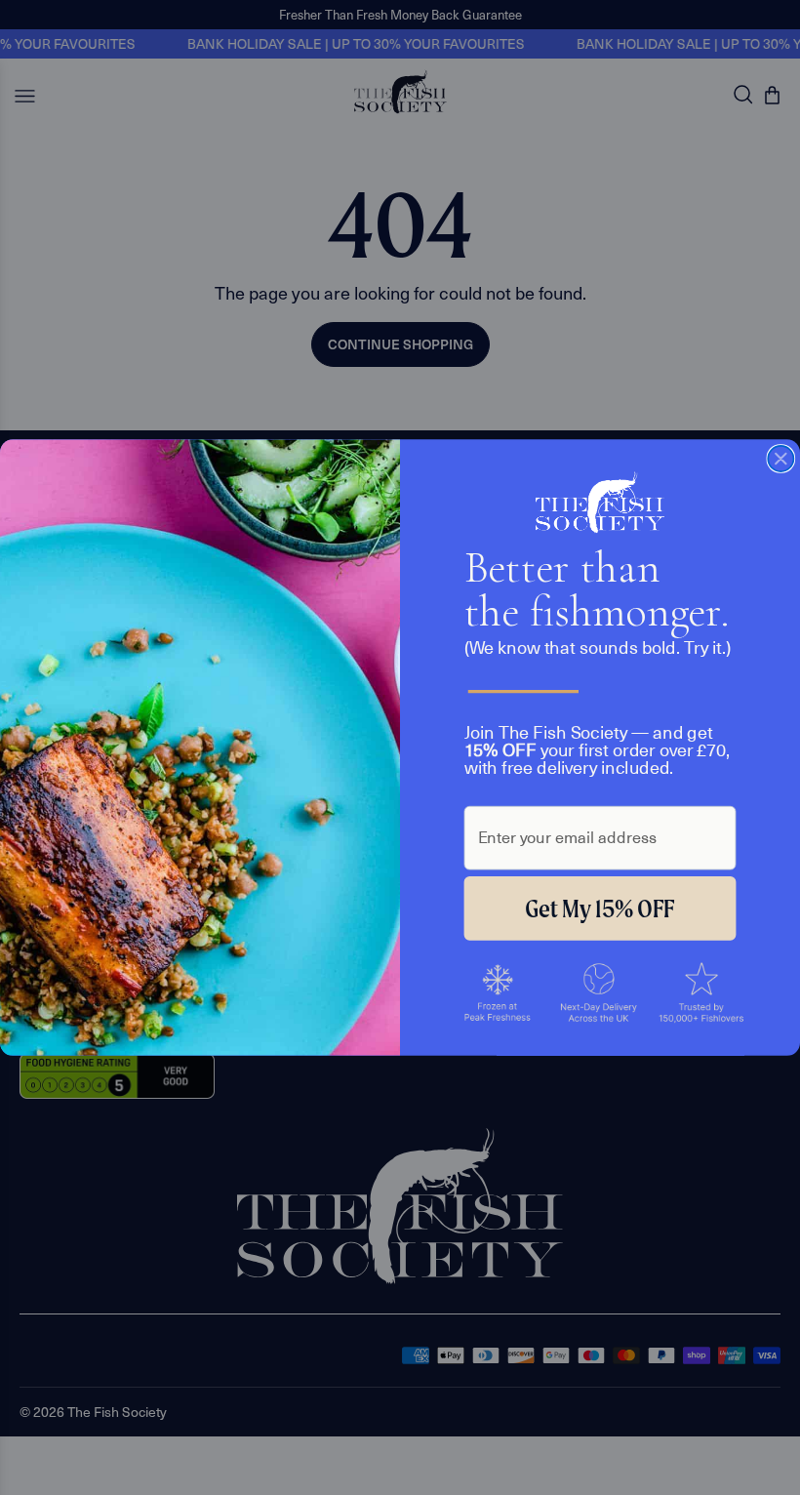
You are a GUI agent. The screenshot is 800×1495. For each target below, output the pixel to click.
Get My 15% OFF (599, 908)
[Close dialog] (780, 458)
